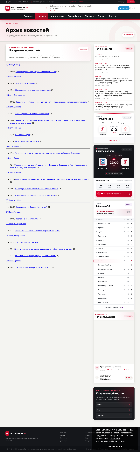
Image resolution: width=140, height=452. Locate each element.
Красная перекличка (78, 1)
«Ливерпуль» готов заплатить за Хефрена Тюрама (36, 188)
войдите (124, 369)
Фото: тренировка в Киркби (27, 141)
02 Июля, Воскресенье (15, 235)
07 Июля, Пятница (13, 212)
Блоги (101, 16)
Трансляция (63, 441)
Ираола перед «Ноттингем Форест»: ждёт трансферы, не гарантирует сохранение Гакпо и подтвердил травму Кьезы (113, 81)
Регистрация (121, 2)
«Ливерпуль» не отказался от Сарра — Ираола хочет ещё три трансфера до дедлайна (113, 106)
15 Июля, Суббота (13, 107)
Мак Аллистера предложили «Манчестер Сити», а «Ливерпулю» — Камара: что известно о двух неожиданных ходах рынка (114, 94)
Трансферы (74, 16)
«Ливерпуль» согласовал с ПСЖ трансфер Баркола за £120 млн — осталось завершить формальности (112, 67)
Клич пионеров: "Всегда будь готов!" (31, 207)
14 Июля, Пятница (13, 128)
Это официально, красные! (26, 242)
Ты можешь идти (22, 135)
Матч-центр (57, 16)
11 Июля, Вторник (13, 172)
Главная (28, 16)
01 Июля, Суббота (13, 260)
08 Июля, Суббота (13, 200)
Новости (41, 16)
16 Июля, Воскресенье (15, 95)
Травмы (89, 16)
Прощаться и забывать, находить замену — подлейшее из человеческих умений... (51, 102)
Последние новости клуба (27, 219)
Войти (132, 2)
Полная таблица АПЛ (114, 307)
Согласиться (115, 446)
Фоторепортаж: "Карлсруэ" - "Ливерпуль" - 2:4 (36, 72)
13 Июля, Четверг (13, 146)
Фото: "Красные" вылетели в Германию (32, 114)
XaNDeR (129, 378)
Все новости (83, 49)
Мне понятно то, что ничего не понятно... (33, 90)
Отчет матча (114, 140)
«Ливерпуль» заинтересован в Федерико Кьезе (35, 195)
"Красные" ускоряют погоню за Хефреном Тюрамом (37, 230)
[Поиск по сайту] (132, 8)
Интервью (98, 76)
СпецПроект (99, 54)
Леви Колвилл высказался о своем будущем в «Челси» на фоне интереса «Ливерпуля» (52, 179)
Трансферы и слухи (101, 63)
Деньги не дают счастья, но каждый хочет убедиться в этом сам (43, 249)
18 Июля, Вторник (13, 76)
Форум (112, 16)
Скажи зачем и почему (25, 83)
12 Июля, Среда (12, 158)
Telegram (88, 441)
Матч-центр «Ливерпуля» (115, 194)
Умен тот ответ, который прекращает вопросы (35, 256)
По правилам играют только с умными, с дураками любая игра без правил (47, 153)
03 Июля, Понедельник (16, 224)
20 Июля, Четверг (13, 65)
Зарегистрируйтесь (106, 369)
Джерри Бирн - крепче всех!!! (107, 56)
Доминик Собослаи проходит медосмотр (33, 267)
